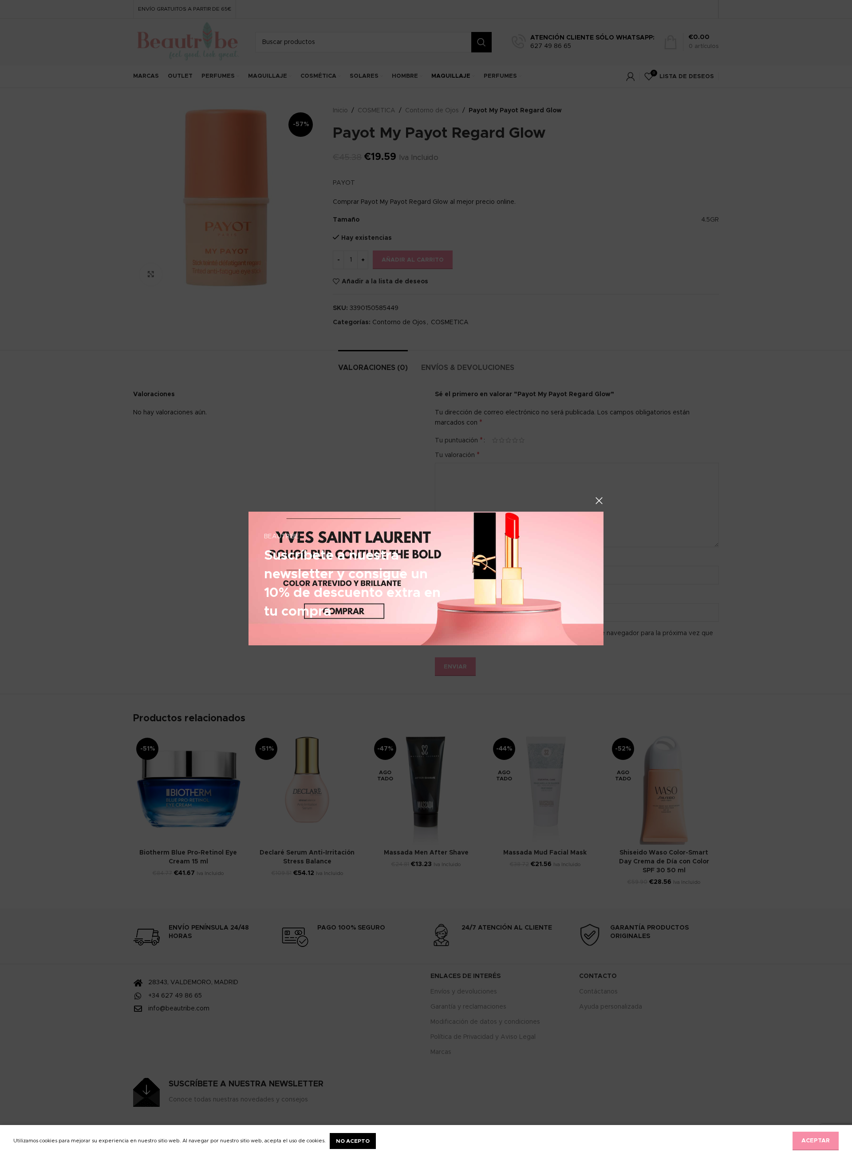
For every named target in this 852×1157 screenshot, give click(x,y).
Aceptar (815, 1141)
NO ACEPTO (353, 1141)
